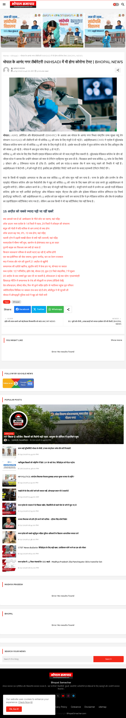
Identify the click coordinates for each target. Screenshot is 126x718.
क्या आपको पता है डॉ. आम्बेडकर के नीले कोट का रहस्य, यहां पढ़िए (31, 218)
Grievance (76, 707)
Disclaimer (90, 707)
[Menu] (4, 4)
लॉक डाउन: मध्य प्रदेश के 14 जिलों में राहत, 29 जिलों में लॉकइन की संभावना (36, 223)
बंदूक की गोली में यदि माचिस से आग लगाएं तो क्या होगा (26, 228)
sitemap (102, 707)
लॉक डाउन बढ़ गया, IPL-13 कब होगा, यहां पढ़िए (24, 233)
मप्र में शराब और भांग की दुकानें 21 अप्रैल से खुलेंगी (26, 261)
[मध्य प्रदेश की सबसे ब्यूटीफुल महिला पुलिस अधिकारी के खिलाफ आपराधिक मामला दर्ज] (9, 537)
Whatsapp (57, 309)
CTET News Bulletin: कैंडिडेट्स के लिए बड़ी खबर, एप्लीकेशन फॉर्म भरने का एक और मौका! (52, 547)
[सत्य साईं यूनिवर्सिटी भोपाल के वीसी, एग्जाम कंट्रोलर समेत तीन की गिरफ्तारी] (9, 452)
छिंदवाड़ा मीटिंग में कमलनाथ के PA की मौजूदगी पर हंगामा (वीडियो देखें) (33, 280)
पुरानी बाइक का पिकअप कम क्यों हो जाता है (22, 247)
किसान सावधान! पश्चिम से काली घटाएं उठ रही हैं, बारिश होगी (29, 252)
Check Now (24, 702)
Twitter (40, 309)
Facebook (24, 309)
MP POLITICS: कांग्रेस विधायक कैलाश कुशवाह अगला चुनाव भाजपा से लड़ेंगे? (46, 477)
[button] (116, 4)
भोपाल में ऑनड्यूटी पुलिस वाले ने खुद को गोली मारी (25, 294)
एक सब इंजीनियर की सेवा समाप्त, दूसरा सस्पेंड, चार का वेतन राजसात (33, 256)
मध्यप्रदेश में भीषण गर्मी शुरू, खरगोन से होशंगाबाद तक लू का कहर (31, 242)
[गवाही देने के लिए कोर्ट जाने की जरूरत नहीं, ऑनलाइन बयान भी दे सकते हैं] (9, 494)
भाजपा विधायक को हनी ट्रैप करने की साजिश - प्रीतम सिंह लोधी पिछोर (42, 519)
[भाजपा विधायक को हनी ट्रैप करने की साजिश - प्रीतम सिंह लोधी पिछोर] (9, 523)
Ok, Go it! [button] (14, 709)
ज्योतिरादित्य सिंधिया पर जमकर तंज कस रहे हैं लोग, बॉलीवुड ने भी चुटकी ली (36, 290)
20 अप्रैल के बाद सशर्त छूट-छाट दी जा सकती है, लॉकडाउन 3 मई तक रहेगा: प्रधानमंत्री (41, 276)
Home (6, 56)
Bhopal (14, 56)
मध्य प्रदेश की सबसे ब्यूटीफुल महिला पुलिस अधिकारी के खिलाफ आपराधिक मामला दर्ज (48, 533)
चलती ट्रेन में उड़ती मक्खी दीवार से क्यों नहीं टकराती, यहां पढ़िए (30, 237)
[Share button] (68, 309)
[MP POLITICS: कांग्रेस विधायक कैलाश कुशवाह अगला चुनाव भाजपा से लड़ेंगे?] (9, 480)
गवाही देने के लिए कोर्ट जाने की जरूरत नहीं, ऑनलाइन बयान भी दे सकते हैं (43, 491)
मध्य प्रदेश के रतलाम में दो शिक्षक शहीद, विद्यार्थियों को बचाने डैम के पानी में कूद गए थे (47, 505)
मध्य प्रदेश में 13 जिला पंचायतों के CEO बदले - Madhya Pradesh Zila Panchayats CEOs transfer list (60, 562)
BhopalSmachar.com (76, 713)
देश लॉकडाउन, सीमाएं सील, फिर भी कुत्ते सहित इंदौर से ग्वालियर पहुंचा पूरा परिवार (38, 285)
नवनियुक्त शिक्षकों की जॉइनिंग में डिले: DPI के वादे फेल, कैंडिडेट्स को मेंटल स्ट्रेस (46, 462)
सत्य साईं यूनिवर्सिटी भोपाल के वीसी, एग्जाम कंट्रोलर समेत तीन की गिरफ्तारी (44, 448)
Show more (116, 340)
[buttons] (58, 696)
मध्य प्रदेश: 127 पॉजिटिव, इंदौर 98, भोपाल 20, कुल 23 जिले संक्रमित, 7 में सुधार (39, 271)
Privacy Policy (60, 707)
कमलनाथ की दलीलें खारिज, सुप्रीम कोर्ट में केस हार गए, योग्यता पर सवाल (35, 266)
